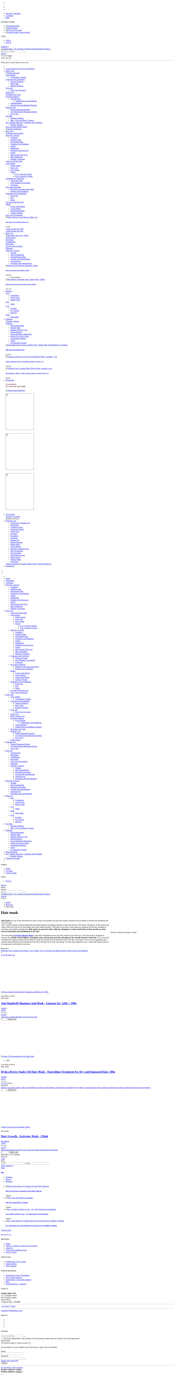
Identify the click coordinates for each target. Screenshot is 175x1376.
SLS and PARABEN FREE (16, 127)
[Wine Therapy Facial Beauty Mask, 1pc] (22, 217)
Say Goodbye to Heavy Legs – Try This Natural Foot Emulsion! (27, 1214)
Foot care (9, 88)
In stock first (76, 951)
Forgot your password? (9, 1361)
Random (84, 951)
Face (7, 293)
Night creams (15, 166)
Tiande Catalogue (12, 564)
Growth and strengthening (20, 259)
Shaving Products (17, 118)
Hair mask (9, 244)
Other (12, 304)
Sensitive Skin (15, 140)
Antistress (14, 138)
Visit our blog (6, 1230)
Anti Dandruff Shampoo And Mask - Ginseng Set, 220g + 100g (38, 1003)
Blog (7, 18)
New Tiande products (14, 1277)
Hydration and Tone (13, 95)
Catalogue (9, 16)
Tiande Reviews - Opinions (16, 1284)
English (16, 26)
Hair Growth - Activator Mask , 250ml (24, 1136)
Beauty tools (15, 300)
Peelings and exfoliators (19, 191)
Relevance (5, 951)
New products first (16, 951)
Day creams (14, 170)
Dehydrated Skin (16, 142)
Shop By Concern (12, 135)
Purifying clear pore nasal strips (22, 189)
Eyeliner (13, 308)
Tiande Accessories (13, 516)
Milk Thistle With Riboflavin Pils (15, 350)
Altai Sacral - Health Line (20, 523)
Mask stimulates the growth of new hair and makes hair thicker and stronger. (29, 1150)
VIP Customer (11, 1266)
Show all (11, 955)
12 (2, 955)
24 (4, 955)
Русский (18, 30)
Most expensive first (63, 951)
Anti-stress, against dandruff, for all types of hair (19, 1017)
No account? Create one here (12, 1367)
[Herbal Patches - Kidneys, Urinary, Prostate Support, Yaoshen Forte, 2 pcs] (29, 368)
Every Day (14, 114)
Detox (12, 341)
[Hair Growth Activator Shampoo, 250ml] (22, 266)
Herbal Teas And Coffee (19, 336)
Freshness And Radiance (19, 144)
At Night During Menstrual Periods (23, 112)
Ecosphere (14, 536)
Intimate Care (11, 107)
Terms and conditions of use (16, 1250)
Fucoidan (14, 538)
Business (9, 1181)
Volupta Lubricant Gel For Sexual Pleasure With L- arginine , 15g (25, 361)
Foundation (14, 295)
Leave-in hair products (14, 246)
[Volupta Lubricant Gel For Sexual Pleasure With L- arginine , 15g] (31, 357)
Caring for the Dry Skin (15, 229)
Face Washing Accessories (20, 183)
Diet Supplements (17, 326)
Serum (12, 153)
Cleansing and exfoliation (15, 79)
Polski (14, 28)
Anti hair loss (11, 238)
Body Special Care (17, 716)
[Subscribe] (24, 1336)
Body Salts (14, 84)
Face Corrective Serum (23, 176)
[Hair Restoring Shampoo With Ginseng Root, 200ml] (25, 279)
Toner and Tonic (16, 181)
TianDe (4, 1008)
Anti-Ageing (10, 163)
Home (8, 578)
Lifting (13, 146)
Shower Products (16, 82)
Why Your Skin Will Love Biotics (17, 1202)
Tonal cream (15, 298)
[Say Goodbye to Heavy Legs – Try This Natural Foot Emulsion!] (31, 1209)
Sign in (3, 885)
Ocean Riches (15, 547)
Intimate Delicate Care (18, 330)
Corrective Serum (17, 529)
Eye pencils (14, 311)
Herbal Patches (16, 332)
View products (7, 1166)
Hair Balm (10, 240)
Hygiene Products (12, 97)
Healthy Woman (16, 125)
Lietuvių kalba (24, 32)
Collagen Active (16, 527)
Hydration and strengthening (21, 263)
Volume (13, 253)
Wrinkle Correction (17, 159)
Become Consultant (13, 13)
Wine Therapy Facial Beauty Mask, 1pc (17, 222)
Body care (9, 695)
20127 (3, 1079)
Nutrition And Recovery (19, 151)
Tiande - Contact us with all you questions (21, 1246)
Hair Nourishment (17, 255)
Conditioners (10, 242)
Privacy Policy (11, 1252)
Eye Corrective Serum (23, 174)
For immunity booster (18, 343)
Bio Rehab (14, 525)
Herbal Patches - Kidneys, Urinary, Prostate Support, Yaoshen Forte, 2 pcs (27, 373)
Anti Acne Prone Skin (14, 161)
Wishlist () (5, 47)
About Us (9, 1248)
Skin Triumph (15, 553)
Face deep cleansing (13, 187)
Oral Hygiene (15, 99)
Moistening (14, 148)
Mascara (13, 313)
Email (3, 1351)
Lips (7, 302)
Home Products (11, 852)
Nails (8, 315)
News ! (8, 1179)
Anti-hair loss (15, 261)
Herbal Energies (16, 542)
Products (9, 1177)
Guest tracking (11, 1264)
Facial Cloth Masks (17, 206)
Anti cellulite (10, 75)
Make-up (9, 796)
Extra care (14, 168)
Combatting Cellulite (18, 77)
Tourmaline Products (18, 339)
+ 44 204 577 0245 (8, 1306)
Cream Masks (15, 209)
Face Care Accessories (14, 215)
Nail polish (14, 317)
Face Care (9, 611)
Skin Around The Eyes (19, 155)
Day (12, 198)
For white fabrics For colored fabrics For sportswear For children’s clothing (31, 1225)
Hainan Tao (14, 540)
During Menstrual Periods (20, 110)
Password (4, 1356)
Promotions (10, 581)
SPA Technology (16, 551)
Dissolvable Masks (17, 211)
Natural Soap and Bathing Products (23, 105)
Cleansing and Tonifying (15, 178)
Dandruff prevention (18, 257)
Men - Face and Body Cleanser (22, 120)
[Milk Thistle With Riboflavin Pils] (36, 345)
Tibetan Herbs (15, 560)
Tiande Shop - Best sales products (18, 1280)
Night (12, 200)
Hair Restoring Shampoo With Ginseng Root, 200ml (21, 284)
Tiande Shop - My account (16, 1262)
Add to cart (12, 1019)
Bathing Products (16, 86)
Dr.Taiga (13, 534)
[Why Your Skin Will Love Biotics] (19, 1198)
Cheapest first (50, 951)
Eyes (7, 306)
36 (7, 955)
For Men (9, 116)
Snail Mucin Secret (17, 555)
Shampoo (9, 248)
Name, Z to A (39, 951)
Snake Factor (15, 557)
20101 (3, 1010)
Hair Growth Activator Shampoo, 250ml (17, 270)
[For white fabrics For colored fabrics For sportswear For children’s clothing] (35, 1221)
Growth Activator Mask (23, 935)
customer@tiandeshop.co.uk (11, 1311)
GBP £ (8, 40)
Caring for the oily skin (14, 231)
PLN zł (8, 43)
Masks (8, 204)
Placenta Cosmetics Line (19, 549)
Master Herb (15, 544)
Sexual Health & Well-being (21, 334)
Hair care (9, 751)
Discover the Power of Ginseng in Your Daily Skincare (24, 1191)
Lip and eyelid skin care (15, 202)
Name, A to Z (29, 951)
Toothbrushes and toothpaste (26, 101)
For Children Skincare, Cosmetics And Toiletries (24, 123)
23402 (3, 1143)
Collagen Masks (16, 213)
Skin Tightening (16, 157)
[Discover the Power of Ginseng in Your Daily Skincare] (27, 1186)
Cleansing (14, 185)
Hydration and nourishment (16, 194)
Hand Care (10, 92)
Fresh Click (14, 532)
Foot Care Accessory (18, 90)
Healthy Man (15, 328)
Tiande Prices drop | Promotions (18, 1275)
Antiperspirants (16, 103)
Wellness (9, 323)
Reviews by (6, 1234)
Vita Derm (14, 562)
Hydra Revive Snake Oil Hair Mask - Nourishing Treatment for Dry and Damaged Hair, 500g (58, 1071)
